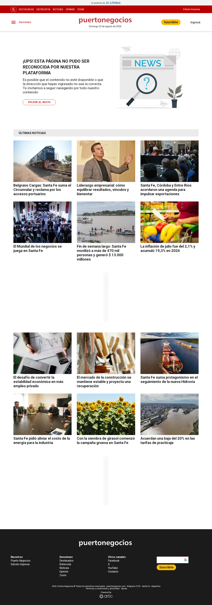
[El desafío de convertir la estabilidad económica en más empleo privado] (42, 353)
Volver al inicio (39, 102)
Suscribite (171, 22)
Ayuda (124, 588)
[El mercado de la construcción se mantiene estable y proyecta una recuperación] (106, 353)
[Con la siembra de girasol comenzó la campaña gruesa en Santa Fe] (106, 414)
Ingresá (195, 22)
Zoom (80, 9)
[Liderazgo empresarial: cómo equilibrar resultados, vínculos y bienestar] (106, 161)
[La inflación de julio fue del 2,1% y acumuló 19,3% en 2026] (169, 222)
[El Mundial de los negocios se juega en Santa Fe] (42, 222)
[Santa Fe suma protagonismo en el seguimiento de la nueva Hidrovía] (169, 353)
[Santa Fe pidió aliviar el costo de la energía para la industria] (42, 414)
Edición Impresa (191, 9)
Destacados (26, 9)
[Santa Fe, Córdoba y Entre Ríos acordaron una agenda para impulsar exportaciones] (169, 161)
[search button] (13, 9)
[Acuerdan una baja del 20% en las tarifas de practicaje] (169, 414)
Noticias (58, 9)
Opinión (70, 9)
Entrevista (43, 9)
